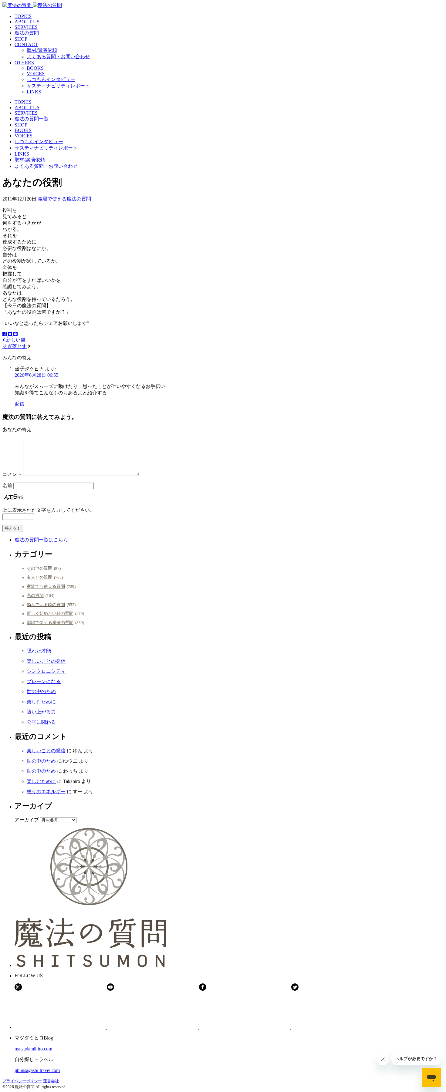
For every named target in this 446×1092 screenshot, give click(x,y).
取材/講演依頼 (42, 50)
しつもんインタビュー (51, 79)
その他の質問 (39, 568)
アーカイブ (27, 819)
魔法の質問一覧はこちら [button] (41, 539)
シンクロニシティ (46, 671)
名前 (7, 485)
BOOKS (35, 68)
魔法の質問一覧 (32, 118)
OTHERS (24, 62)
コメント (12, 474)
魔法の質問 (27, 32)
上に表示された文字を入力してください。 (48, 510)
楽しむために (41, 701)
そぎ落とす (14, 346)
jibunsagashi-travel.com (37, 1070)
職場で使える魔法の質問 (64, 198)
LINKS (34, 91)
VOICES (36, 73)
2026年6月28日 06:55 (36, 375)
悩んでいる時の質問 (46, 604)
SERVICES (26, 27)
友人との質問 (39, 577)
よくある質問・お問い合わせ (58, 56)
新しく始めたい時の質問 (50, 613)
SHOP (21, 39)
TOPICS (23, 16)
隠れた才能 (39, 650)
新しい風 (15, 339)
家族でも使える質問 (46, 586)
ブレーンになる (44, 681)
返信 (19, 403)
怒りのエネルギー (46, 791)
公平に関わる (41, 722)
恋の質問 (35, 595)
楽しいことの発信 (46, 661)
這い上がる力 (41, 711)
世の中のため (41, 691)
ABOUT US (27, 21)
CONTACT (26, 44)
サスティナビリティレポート (58, 85)
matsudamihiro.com (33, 1048)
